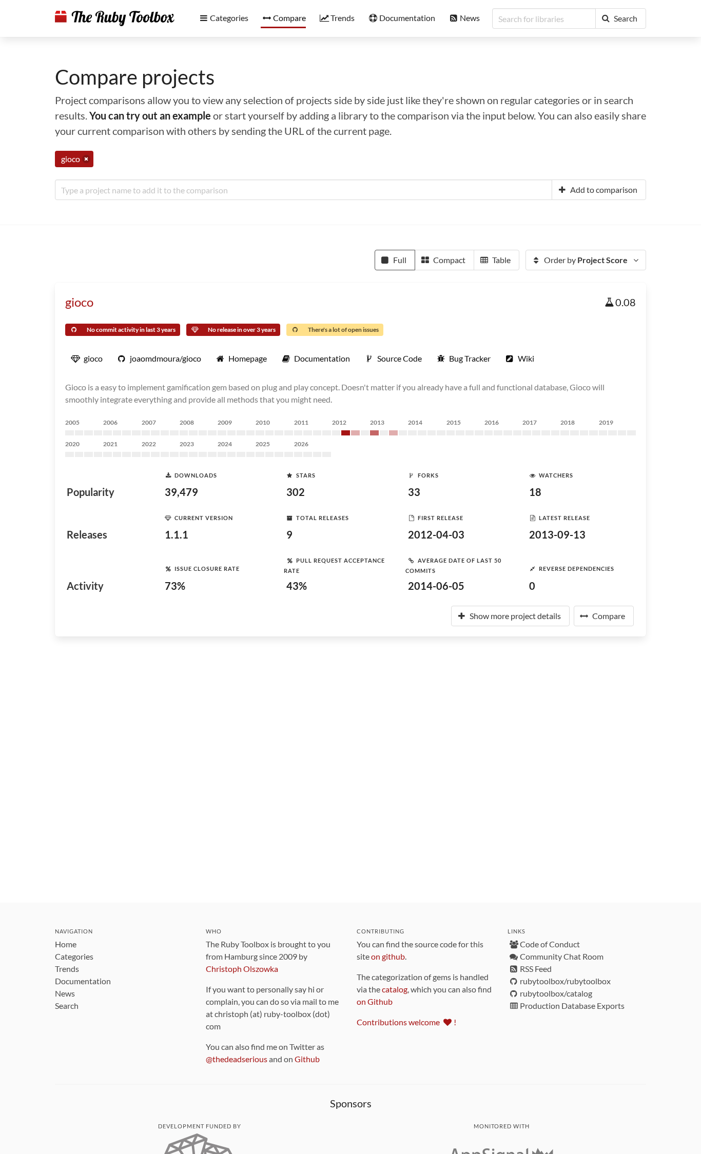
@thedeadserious (236, 1059)
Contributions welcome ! (406, 1022)
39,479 (181, 492)
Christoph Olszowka (242, 968)
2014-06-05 (436, 586)
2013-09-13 (557, 534)
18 (535, 492)
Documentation (83, 981)
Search (67, 1005)
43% (296, 586)
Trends (67, 968)
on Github (375, 1001)
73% (175, 586)
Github (307, 1059)
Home (65, 944)
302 (295, 492)
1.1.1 (176, 534)
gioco (79, 301)
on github (388, 956)
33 (414, 492)
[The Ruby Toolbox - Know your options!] (115, 18)
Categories (74, 956)
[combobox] (303, 190)
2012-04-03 (436, 534)
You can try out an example (150, 115)
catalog (394, 989)
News (65, 993)
